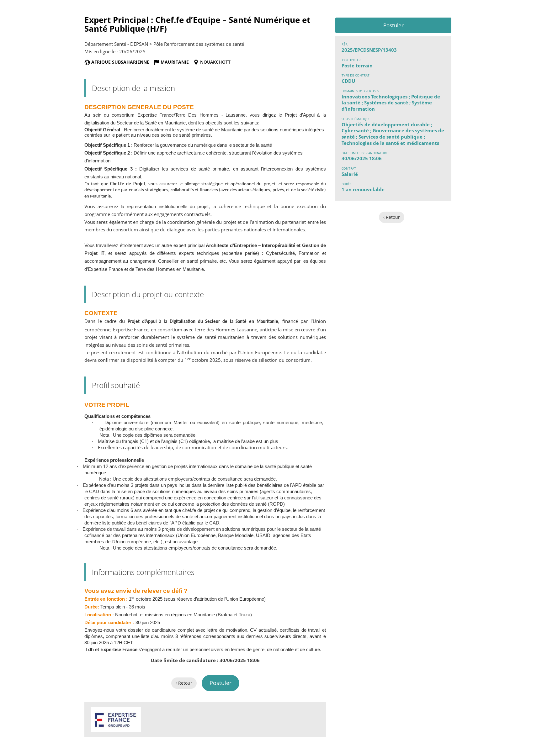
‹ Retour (391, 217)
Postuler (393, 25)
